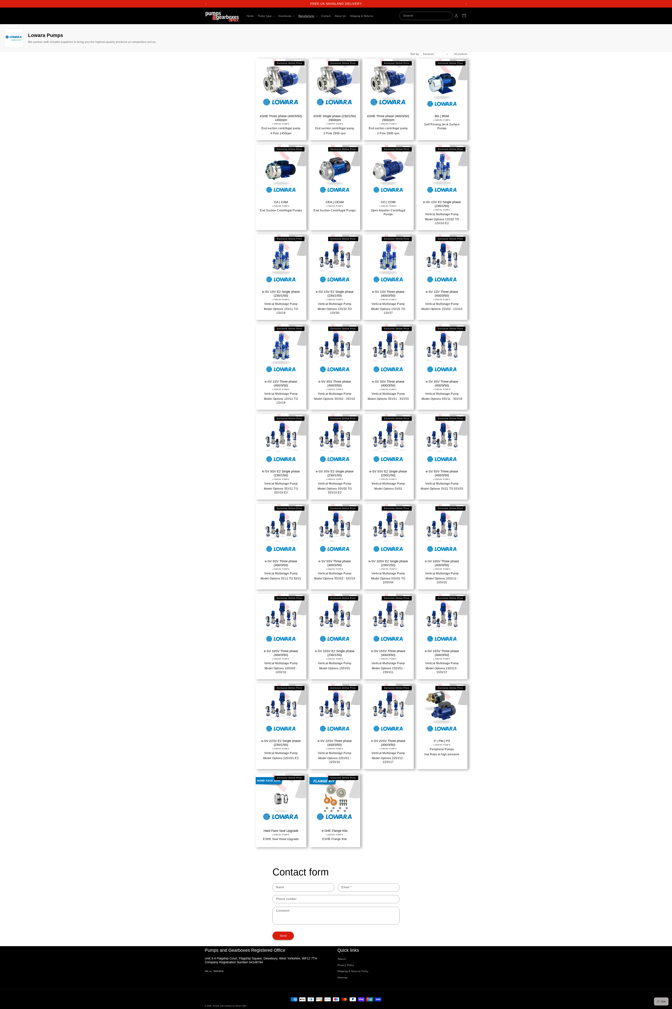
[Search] (448, 16)
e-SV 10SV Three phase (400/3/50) (442, 563)
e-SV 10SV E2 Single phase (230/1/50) (388, 563)
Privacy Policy (345, 964)
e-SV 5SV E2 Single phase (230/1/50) (388, 473)
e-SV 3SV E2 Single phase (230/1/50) (281, 473)
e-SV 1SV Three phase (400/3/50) (388, 293)
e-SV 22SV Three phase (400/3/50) (334, 742)
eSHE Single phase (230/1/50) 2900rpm (334, 118)
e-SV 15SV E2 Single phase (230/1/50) (334, 652)
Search (341, 958)
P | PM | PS (442, 740)
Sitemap (342, 977)
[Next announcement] (466, 3)
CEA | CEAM (335, 202)
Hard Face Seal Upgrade (281, 830)
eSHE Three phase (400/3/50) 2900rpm (388, 118)
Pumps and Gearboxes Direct (227, 1006)
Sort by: (414, 54)
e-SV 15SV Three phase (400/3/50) (388, 652)
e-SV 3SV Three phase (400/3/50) (334, 383)
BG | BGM (442, 116)
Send (283, 935)
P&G (244, 1006)
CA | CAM (281, 202)
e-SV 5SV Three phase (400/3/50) (442, 473)
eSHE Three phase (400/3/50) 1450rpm (281, 118)
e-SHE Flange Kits (335, 830)
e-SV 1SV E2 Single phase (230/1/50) (442, 204)
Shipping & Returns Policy (353, 971)
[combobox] (426, 16)
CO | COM (388, 202)
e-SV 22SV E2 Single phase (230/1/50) (281, 742)
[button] (266, 16)
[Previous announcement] (206, 3)
